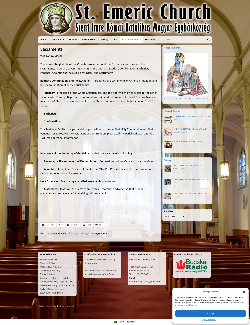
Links (115, 40)
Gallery (104, 40)
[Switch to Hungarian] (161, 39)
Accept (210, 313)
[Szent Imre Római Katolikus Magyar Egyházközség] (125, 35)
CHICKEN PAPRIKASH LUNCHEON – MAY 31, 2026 (190, 193)
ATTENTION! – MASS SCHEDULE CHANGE (188, 141)
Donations (150, 40)
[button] (244, 291)
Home (43, 40)
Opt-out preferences (209, 320)
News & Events (89, 40)
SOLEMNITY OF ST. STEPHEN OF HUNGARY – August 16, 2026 (186, 98)
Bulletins (73, 40)
